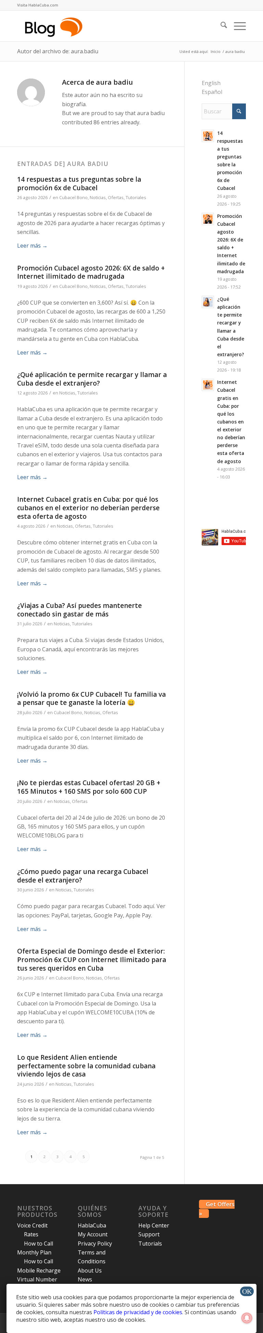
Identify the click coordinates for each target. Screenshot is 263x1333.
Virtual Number (37, 1279)
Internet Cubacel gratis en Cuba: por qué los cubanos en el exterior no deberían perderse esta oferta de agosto (88, 507)
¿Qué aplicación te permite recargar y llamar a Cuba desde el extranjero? (92, 379)
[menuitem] (37, 5)
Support (149, 1234)
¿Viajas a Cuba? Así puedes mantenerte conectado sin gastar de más (79, 610)
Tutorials (150, 1243)
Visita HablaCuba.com (37, 5)
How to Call (38, 1243)
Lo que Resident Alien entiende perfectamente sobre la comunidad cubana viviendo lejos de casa (86, 1066)
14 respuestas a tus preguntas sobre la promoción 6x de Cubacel (79, 183)
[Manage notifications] (246, 1318)
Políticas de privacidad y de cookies (137, 1312)
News (85, 1279)
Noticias (98, 197)
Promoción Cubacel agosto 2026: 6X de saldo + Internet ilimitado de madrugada (91, 272)
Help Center (153, 1225)
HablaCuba (92, 1225)
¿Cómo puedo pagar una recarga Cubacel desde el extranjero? (82, 876)
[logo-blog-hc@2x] (54, 26)
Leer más (32, 245)
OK (247, 1291)
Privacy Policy (95, 1243)
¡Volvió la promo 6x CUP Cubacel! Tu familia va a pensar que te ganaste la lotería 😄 (91, 698)
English (211, 83)
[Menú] (236, 26)
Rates (31, 1234)
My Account (93, 1234)
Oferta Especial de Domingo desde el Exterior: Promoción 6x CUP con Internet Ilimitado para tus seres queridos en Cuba (91, 959)
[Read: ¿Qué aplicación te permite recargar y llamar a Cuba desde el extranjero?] (208, 302)
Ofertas (116, 197)
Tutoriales (136, 197)
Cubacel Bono (73, 197)
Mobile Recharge (39, 1270)
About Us (90, 1270)
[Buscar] (220, 26)
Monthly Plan (34, 1252)
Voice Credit (32, 1225)
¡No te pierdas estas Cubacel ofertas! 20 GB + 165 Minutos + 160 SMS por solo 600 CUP (88, 787)
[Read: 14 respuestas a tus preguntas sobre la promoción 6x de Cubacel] (208, 136)
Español (212, 92)
